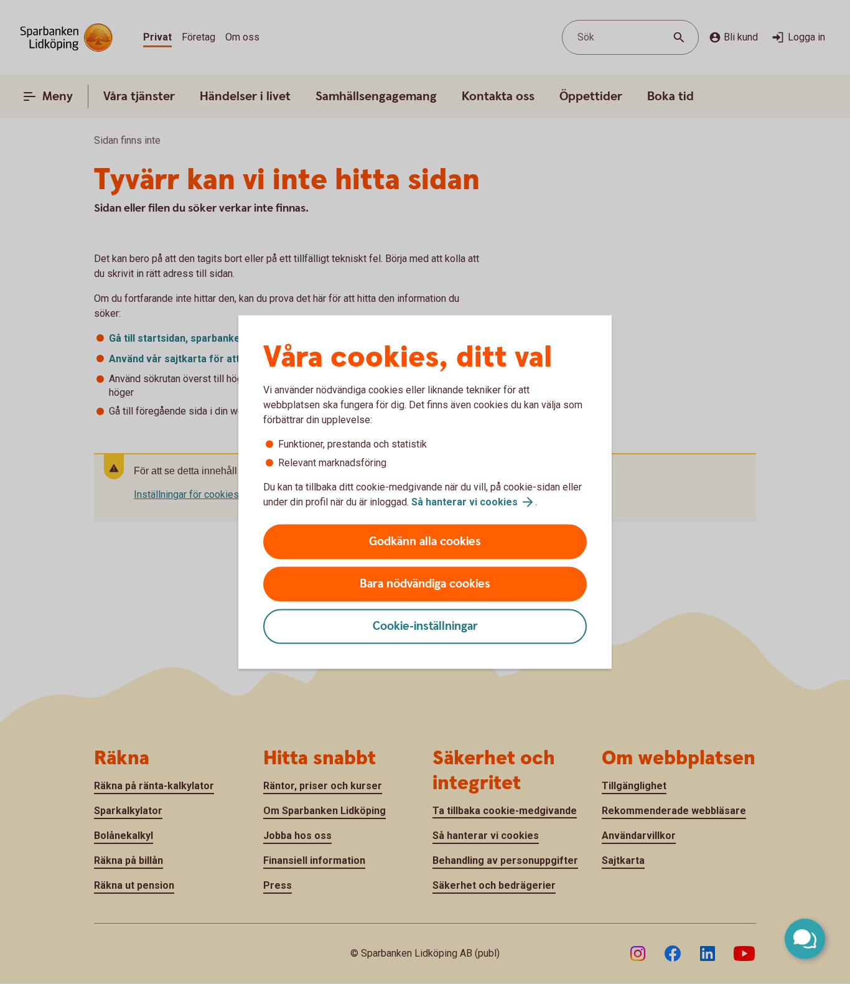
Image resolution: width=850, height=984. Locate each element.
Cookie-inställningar (425, 626)
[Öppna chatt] (805, 939)
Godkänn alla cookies (425, 542)
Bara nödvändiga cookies (425, 584)
